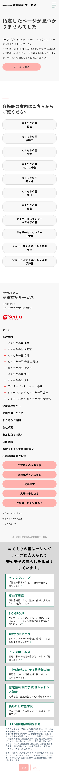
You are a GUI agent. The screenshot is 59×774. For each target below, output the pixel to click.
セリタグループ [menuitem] (9, 523)
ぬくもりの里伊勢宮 (29, 138)
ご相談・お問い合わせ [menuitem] (29, 503)
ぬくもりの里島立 (29, 124)
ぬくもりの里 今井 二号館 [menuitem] (23, 361)
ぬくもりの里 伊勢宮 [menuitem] (20, 349)
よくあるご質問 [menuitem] (11, 420)
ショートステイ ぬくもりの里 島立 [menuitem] (28, 392)
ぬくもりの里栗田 (29, 193)
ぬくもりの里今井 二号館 (29, 165)
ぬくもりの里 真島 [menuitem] (18, 380)
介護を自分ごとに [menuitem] (12, 413)
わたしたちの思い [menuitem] (12, 434)
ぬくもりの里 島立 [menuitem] (18, 343)
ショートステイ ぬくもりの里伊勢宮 (29, 261)
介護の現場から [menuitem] (11, 406)
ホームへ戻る (22, 67)
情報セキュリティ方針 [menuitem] (12, 518)
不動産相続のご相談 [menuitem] (14, 456)
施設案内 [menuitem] (7, 337)
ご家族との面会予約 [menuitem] (29, 465)
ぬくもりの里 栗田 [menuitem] (18, 374)
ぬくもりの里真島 (29, 206)
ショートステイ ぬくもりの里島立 (29, 248)
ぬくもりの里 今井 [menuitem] (18, 355)
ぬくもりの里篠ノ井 (29, 179)
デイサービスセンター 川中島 (29, 234)
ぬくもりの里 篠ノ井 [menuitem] (20, 368)
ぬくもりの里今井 (29, 152)
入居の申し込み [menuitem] (29, 493)
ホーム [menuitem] (6, 330)
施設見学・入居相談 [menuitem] (29, 475)
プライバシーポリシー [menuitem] (12, 513)
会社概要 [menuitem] (7, 427)
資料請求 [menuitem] (29, 484)
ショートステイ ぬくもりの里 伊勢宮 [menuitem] (29, 399)
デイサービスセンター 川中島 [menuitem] (25, 386)
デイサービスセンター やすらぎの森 (29, 220)
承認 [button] (24, 767)
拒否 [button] (35, 767)
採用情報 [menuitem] (7, 442)
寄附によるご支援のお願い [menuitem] (18, 449)
